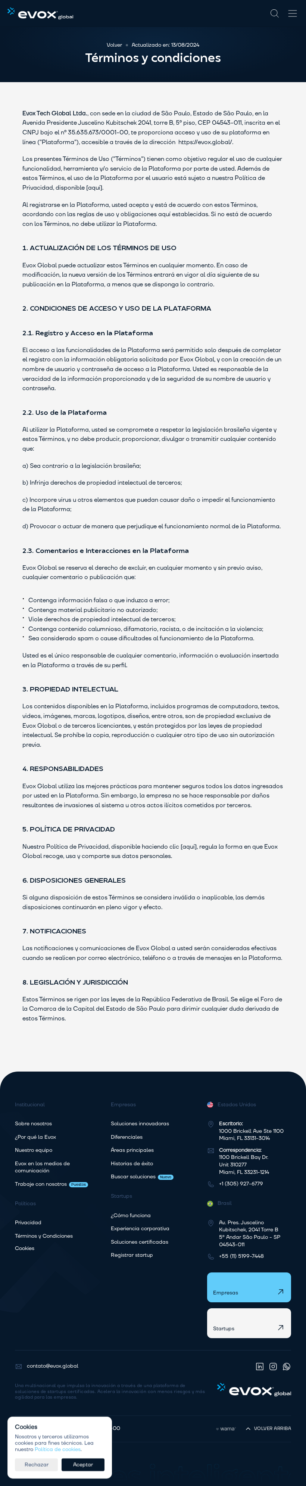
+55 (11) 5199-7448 (241, 1256)
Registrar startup (132, 1255)
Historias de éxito (132, 1163)
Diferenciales (127, 1137)
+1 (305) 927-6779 (241, 1184)
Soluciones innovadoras (140, 1123)
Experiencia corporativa (140, 1228)
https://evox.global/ (204, 142)
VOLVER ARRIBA (272, 1428)
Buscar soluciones (133, 1176)
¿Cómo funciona (131, 1215)
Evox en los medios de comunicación (43, 1167)
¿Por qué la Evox (35, 1137)
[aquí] (94, 188)
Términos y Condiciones (44, 1236)
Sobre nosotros (33, 1123)
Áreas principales (132, 1150)
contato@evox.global (52, 1366)
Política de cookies (58, 1449)
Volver (114, 45)
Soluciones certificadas (139, 1242)
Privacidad (28, 1222)
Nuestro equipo (33, 1150)
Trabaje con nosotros (41, 1184)
